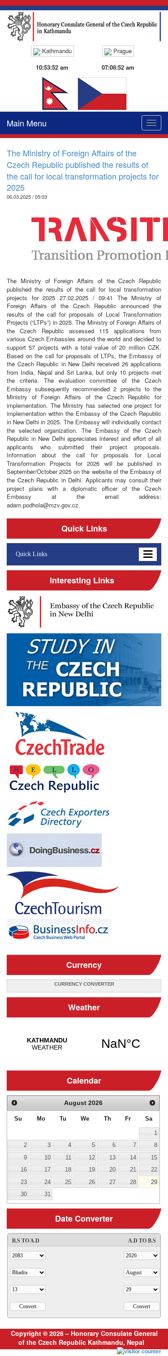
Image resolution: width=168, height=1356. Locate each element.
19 (92, 1169)
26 (92, 1182)
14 (133, 1157)
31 (47, 1194)
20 (112, 1169)
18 (68, 1169)
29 (154, 1182)
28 (133, 1182)
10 (47, 1157)
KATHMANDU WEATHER (84, 1044)
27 (112, 1182)
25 (68, 1182)
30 (24, 1194)
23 (24, 1182)
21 (133, 1169)
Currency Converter (84, 984)
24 (47, 1182)
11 (68, 1157)
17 (47, 1169)
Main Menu (27, 123)
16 (24, 1169)
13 (112, 1157)
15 (154, 1157)
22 (154, 1169)
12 (92, 1157)
